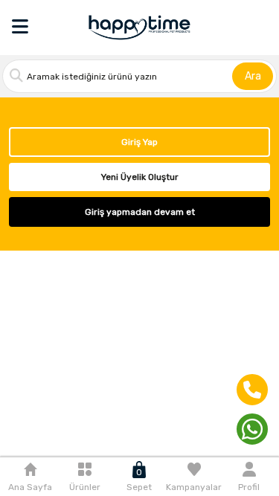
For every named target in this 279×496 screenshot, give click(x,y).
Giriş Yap (139, 142)
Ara (253, 76)
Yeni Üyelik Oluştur (140, 177)
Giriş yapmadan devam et (140, 212)
